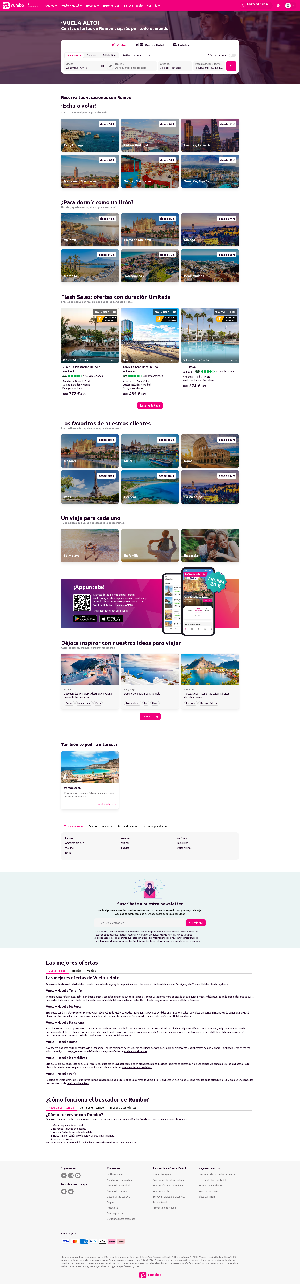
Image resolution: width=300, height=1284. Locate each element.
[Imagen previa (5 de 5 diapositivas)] (65, 335)
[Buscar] (231, 66)
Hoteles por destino (156, 826)
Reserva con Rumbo (61, 1107)
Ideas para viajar (207, 1196)
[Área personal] (290, 5)
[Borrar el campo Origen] (103, 66)
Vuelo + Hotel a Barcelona (119, 1035)
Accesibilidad (160, 1202)
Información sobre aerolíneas (168, 1185)
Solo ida (91, 55)
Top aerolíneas (73, 826)
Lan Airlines (183, 843)
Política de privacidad (121, 941)
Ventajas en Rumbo (92, 1107)
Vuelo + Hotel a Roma (135, 1051)
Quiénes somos (115, 1174)
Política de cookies (117, 1191)
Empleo (111, 1202)
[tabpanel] (150, 846)
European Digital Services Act (169, 1196)
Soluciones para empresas (121, 1218)
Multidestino (109, 55)
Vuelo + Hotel (57, 970)
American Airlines (74, 843)
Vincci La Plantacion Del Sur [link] (81, 367)
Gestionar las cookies (118, 1196)
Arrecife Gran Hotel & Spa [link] (140, 367)
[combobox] (85, 66)
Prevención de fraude (164, 1207)
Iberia (68, 852)
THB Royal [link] (190, 367)
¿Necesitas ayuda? (162, 1174)
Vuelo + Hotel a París (78, 1083)
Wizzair (125, 843)
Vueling (69, 847)
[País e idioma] (278, 5)
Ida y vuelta (74, 55)
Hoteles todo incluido (210, 1185)
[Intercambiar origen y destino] (110, 66)
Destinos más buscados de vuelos (217, 1174)
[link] (90, 135)
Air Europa (182, 838)
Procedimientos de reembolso (169, 1180)
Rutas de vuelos (128, 826)
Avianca (125, 838)
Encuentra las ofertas (123, 1107)
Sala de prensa (115, 1213)
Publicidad (112, 1207)
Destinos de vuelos (101, 826)
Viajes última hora (208, 1191)
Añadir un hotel (217, 55)
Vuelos (91, 970)
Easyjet (125, 847)
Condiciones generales (119, 1180)
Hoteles (77, 970)
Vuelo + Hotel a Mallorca (177, 1016)
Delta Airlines (184, 847)
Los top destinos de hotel (212, 1180)
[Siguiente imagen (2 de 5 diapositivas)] (114, 335)
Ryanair (69, 838)
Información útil (161, 1191)
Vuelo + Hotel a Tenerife (186, 1000)
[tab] (118, 45)
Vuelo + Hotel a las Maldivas (137, 1067)
